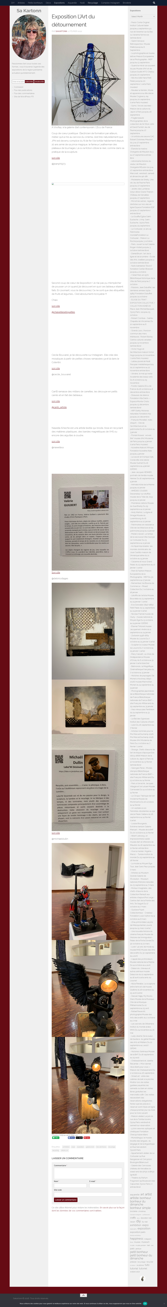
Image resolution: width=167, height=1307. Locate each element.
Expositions (59, 3)
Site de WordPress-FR (24, 96)
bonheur (145, 1198)
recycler (149, 1262)
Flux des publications (23, 90)
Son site (56, 572)
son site (56, 158)
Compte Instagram (135, 1214)
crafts (133, 1217)
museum (145, 1242)
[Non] (164, 1303)
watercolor (135, 1272)
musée (132, 1245)
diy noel (145, 1222)
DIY (13, 3)
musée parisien (141, 1245)
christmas (142, 1211)
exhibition (66, 1147)
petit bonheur (139, 1252)
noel (148, 1245)
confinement (146, 1214)
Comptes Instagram (110, 3)
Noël (82, 3)
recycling (55, 1150)
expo (73, 1147)
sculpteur (133, 1265)
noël (152, 1245)
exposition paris (137, 1232)
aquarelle (135, 1194)
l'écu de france (101, 1147)
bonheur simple (140, 1207)
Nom (56, 1181)
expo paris (133, 1229)
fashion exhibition (135, 1235)
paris (132, 1248)
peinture (138, 1249)
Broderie (127, 3)
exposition (80, 1147)
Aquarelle (72, 3)
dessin (132, 1222)
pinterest (133, 1262)
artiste (134, 1197)
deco (138, 1218)
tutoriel (143, 1268)
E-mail (92, 1181)
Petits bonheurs (35, 3)
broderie (133, 1211)
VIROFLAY (64, 1150)
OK (145, 1303)
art (142, 1194)
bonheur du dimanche (137, 1203)
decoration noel (146, 1218)
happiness (136, 1238)
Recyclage (93, 3)
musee (137, 1242)
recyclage (111, 1147)
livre (131, 1242)
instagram (147, 1239)
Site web (58, 1190)
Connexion (18, 87)
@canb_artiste (59, 407)
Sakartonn (61, 31)
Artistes (21, 3)
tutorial (134, 1268)
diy (138, 1221)
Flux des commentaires (24, 93)
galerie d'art (90, 1147)
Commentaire (60, 1165)
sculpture (140, 1265)
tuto (147, 1264)
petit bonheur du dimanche (141, 1257)
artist (148, 1194)
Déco (48, 3)
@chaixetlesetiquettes (63, 312)
